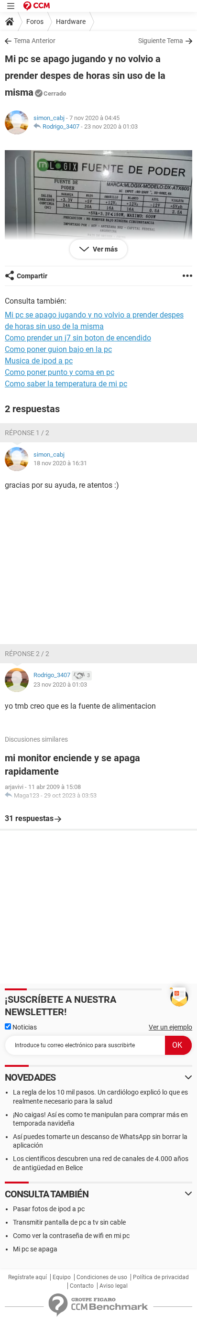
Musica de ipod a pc (39, 360)
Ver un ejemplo (170, 1027)
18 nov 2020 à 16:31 (60, 463)
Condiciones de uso (102, 1277)
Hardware (71, 21)
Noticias (24, 1027)
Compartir (32, 276)
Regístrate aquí (27, 1277)
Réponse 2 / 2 (27, 654)
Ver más (104, 249)
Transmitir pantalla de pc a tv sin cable (69, 1222)
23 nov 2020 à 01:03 (111, 126)
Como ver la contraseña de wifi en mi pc (71, 1235)
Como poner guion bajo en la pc (58, 349)
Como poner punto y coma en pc (59, 372)
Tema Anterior (34, 40)
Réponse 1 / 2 (27, 433)
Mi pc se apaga (35, 1249)
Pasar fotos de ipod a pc (49, 1209)
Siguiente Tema (160, 40)
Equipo (62, 1277)
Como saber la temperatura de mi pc (66, 383)
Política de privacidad (161, 1277)
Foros (35, 21)
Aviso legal (113, 1285)
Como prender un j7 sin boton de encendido (78, 337)
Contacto (82, 1285)
